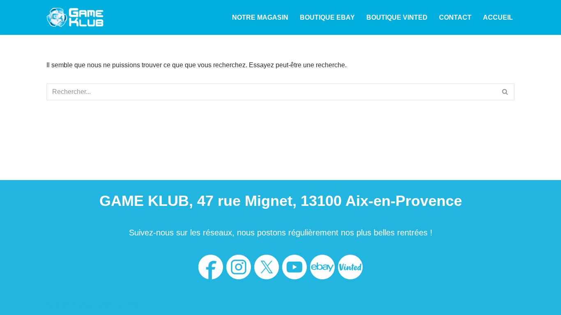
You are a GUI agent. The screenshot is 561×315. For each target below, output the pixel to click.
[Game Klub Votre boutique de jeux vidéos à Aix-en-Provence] (75, 17)
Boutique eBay (327, 17)
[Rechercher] (505, 91)
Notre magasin (260, 17)
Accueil (498, 17)
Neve (54, 304)
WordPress (122, 304)
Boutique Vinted (397, 17)
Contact (455, 17)
